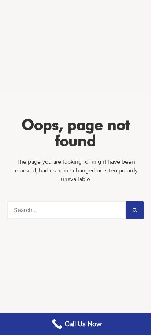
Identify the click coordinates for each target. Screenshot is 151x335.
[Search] (135, 210)
